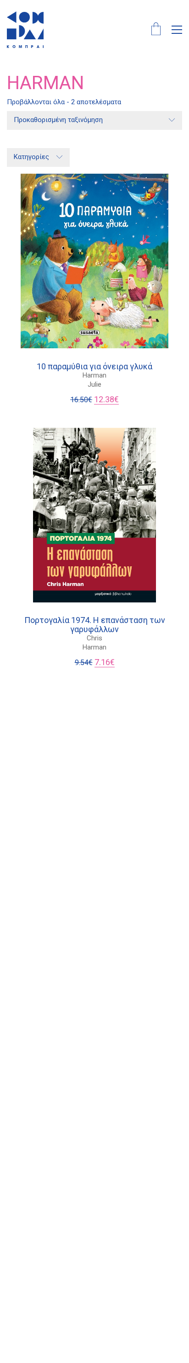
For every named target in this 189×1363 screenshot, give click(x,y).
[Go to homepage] (25, 29)
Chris (94, 638)
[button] (177, 29)
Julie (94, 384)
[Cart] (156, 30)
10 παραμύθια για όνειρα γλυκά (94, 366)
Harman (94, 375)
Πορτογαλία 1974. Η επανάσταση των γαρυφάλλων (94, 625)
